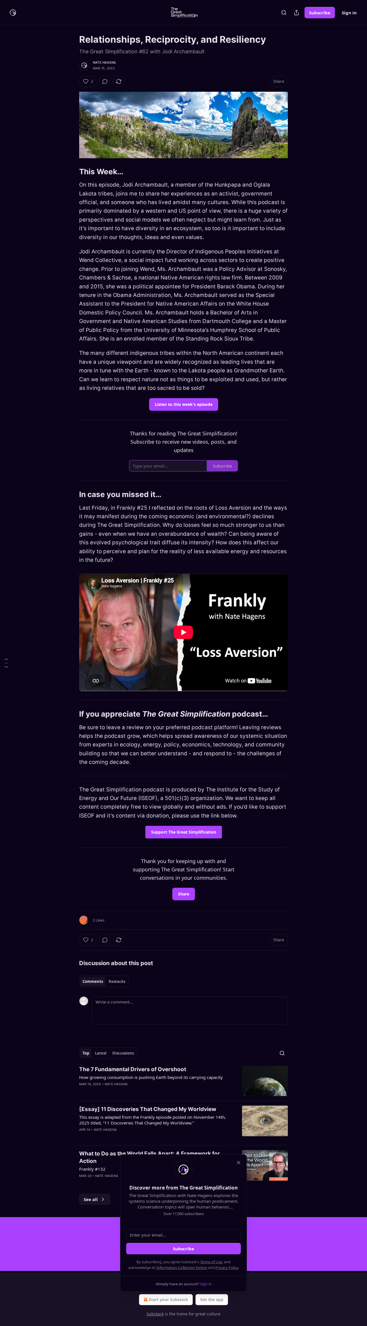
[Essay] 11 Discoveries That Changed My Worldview (147, 1109)
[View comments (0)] (105, 81)
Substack (155, 1314)
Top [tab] (86, 1053)
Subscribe (319, 12)
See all (91, 1199)
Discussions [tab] (123, 1053)
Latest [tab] (101, 1053)
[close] (238, 1162)
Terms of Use (211, 1261)
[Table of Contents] (6, 663)
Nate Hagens (104, 62)
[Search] (284, 12)
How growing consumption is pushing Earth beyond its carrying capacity (151, 1077)
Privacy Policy (226, 1267)
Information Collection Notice (182, 1267)
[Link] (71, 171)
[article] (183, 1081)
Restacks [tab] (117, 981)
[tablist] (104, 981)
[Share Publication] (296, 12)
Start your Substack (168, 1299)
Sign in (349, 12)
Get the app (211, 1299)
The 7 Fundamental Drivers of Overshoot (132, 1069)
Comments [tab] (93, 981)
